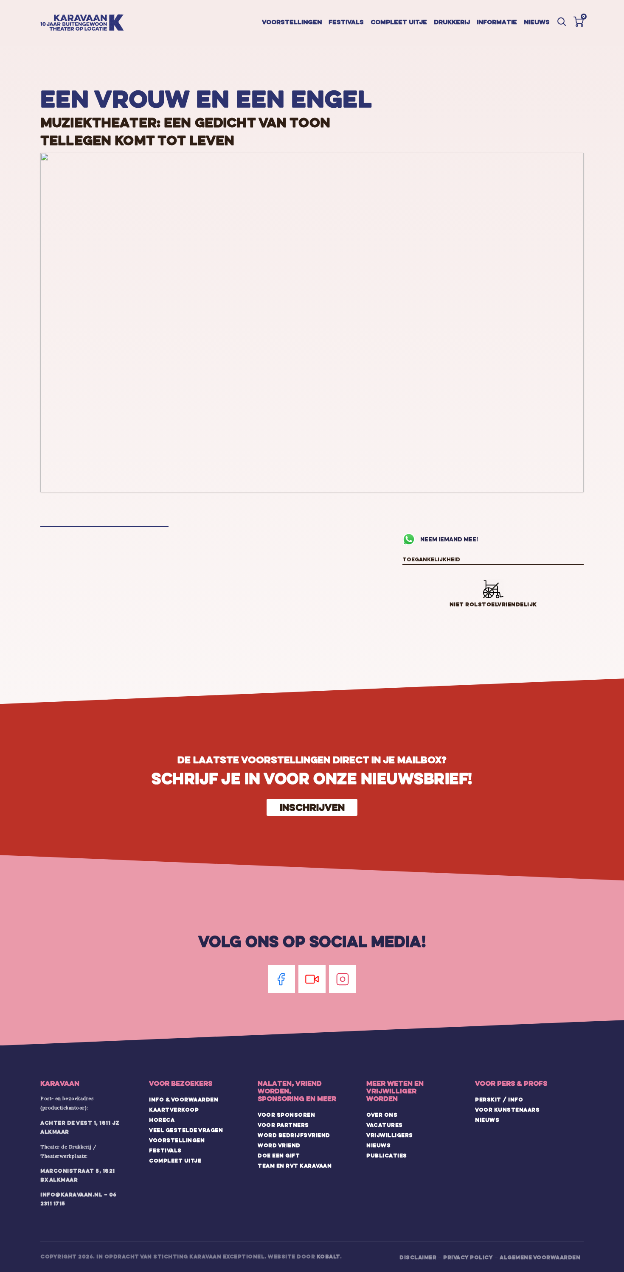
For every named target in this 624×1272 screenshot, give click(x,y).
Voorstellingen (292, 22)
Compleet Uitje (175, 1160)
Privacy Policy (468, 1257)
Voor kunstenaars (507, 1109)
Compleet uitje (399, 22)
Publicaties (386, 1155)
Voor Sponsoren (286, 1114)
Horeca (161, 1119)
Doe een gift (279, 1155)
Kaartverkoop (174, 1109)
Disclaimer (417, 1257)
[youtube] (312, 979)
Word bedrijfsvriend (294, 1135)
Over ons (381, 1114)
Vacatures (384, 1124)
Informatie (497, 22)
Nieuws (537, 22)
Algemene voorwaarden (540, 1257)
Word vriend (279, 1145)
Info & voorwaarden (183, 1099)
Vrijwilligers (389, 1135)
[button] (578, 22)
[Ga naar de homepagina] (82, 23)
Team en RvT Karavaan (295, 1165)
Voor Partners (283, 1124)
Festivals (346, 22)
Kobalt (328, 1256)
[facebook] (281, 979)
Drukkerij (452, 22)
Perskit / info (499, 1099)
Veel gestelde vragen (186, 1129)
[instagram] (342, 979)
